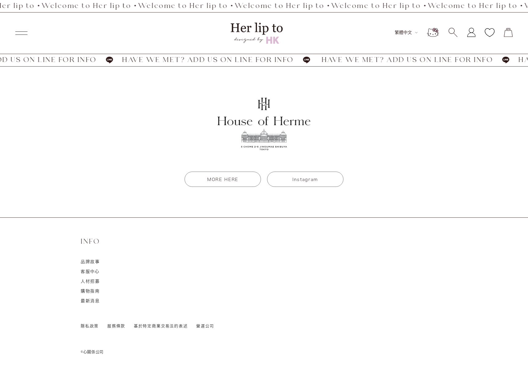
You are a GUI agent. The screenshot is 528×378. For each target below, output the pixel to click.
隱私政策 (90, 326)
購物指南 (90, 291)
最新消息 (90, 301)
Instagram (305, 179)
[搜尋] (453, 32)
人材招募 (90, 281)
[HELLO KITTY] (433, 32)
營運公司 (205, 326)
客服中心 (90, 271)
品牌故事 (90, 262)
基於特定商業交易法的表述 (161, 326)
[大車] (508, 32)
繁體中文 (403, 32)
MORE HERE (222, 179)
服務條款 (116, 326)
